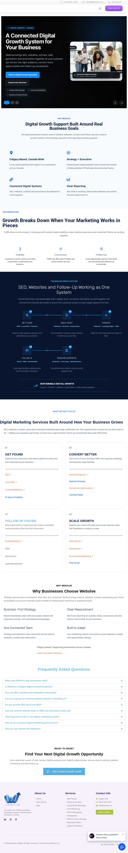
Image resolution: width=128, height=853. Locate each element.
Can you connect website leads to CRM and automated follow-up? (37, 711)
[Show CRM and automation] (17, 102)
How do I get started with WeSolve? (23, 729)
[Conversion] (60, 249)
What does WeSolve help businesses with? (26, 680)
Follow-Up (101, 254)
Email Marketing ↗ (13, 541)
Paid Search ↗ (75, 541)
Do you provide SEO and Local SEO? (23, 705)
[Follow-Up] (101, 249)
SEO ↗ (8, 474)
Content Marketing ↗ (15, 489)
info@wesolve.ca (94, 2)
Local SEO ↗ (11, 482)
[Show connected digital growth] (7, 102)
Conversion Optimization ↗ (82, 488)
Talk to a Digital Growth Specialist (22, 75)
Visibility (20, 254)
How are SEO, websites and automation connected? (30, 692)
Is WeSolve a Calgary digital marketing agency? (28, 686)
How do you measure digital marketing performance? (31, 723)
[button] (64, 681)
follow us (117, 2)
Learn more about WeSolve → (51, 653)
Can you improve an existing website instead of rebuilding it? (35, 698)
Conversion (60, 254)
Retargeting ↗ (75, 548)
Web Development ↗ (78, 474)
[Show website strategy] (12, 102)
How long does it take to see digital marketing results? (32, 717)
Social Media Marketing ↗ (81, 556)
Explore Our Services (17, 82)
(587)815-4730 (71, 2)
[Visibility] (20, 249)
